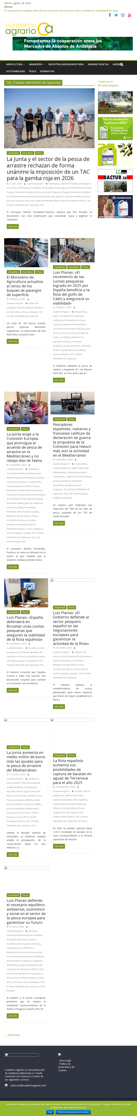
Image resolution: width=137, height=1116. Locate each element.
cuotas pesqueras (15, 486)
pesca (87, 196)
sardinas (81, 350)
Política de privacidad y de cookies (73, 1112)
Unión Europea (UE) (16, 541)
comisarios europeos (17, 481)
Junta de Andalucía (74, 196)
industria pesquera (62, 660)
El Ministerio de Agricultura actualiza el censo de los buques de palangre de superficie (25, 286)
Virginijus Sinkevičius (62, 497)
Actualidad (13, 153)
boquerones (81, 311)
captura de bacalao (74, 795)
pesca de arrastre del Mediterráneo (42, 200)
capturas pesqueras (62, 799)
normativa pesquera (62, 669)
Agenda (117, 64)
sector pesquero (61, 354)
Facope (10, 192)
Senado (73, 673)
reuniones (86, 345)
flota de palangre (25, 307)
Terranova (82, 821)
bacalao (78, 791)
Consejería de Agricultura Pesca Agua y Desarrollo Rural (57, 187)
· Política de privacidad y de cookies (66, 1067)
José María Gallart (15, 503)
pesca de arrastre (15, 200)
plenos (84, 669)
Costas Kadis (34, 481)
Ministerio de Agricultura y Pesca (22, 516)
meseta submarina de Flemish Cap (69, 804)
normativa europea (16, 520)
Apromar (32, 931)
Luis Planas (65, 337)
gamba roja (49, 196)
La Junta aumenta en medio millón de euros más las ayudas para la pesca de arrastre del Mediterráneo (26, 761)
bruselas (40, 477)
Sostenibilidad (15, 71)
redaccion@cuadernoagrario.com (28, 1085)
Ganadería (35, 64)
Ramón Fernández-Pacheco (73, 200)
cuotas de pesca (68, 656)
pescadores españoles (71, 480)
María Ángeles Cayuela (28, 511)
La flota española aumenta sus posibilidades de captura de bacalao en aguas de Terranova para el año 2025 (72, 771)
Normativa (47, 71)
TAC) (41, 205)
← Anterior (12, 1035)
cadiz (55, 316)
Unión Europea (80, 493)
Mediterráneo (32, 808)
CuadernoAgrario (35, 183)
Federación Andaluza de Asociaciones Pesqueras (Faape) (42, 192)
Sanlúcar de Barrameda (64, 350)
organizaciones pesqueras (78, 476)
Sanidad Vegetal (98, 64)
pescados (75, 345)
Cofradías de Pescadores (71, 316)
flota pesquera (84, 656)
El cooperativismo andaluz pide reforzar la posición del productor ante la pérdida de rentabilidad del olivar (61, 10)
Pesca (32, 71)
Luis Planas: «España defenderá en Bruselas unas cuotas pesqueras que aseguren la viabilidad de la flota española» (26, 628)
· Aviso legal (64, 1060)
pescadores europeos (63, 485)
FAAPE (88, 187)
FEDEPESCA (29, 948)
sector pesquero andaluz (19, 533)
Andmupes (54, 183)
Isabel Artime (77, 468)
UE (38, 537)
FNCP (41, 969)
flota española (80, 799)
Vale (50, 1112)
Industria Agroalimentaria (66, 64)
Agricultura (14, 64)
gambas (60, 196)
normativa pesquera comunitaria (22, 660)
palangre (33, 312)
